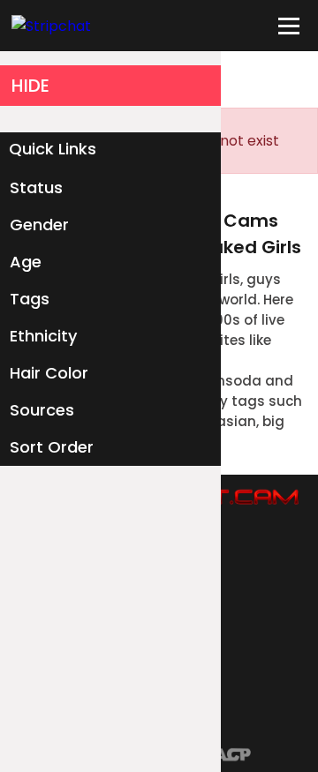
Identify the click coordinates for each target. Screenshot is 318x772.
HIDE (30, 85)
